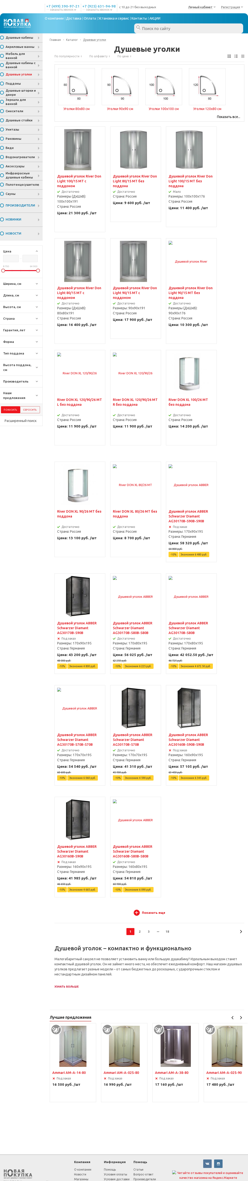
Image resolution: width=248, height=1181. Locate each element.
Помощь (140, 1162)
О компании (82, 1169)
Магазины (81, 1179)
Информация (115, 1162)
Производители (144, 1179)
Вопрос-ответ (143, 1174)
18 (167, 931)
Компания (82, 1162)
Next (240, 1017)
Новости (80, 1174)
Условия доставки (117, 1179)
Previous (232, 1017)
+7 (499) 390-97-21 (63, 6)
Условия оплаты (115, 1174)
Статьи (138, 1169)
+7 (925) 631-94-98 (99, 6)
